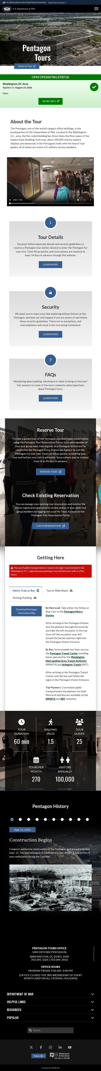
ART (62, 698)
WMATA (50, 698)
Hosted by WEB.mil (50, 1068)
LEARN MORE (50, 264)
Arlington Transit (71, 664)
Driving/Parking (22, 597)
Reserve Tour (25, 66)
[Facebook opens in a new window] (41, 1047)
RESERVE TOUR (48, 471)
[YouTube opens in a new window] (69, 1047)
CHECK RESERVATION (48, 525)
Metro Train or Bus (24, 590)
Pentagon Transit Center (64, 653)
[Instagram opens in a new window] (50, 1047)
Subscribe (38, 1056)
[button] (96, 8)
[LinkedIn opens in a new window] (60, 1047)
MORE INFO (49, 101)
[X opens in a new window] (31, 1047)
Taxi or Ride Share (57, 590)
